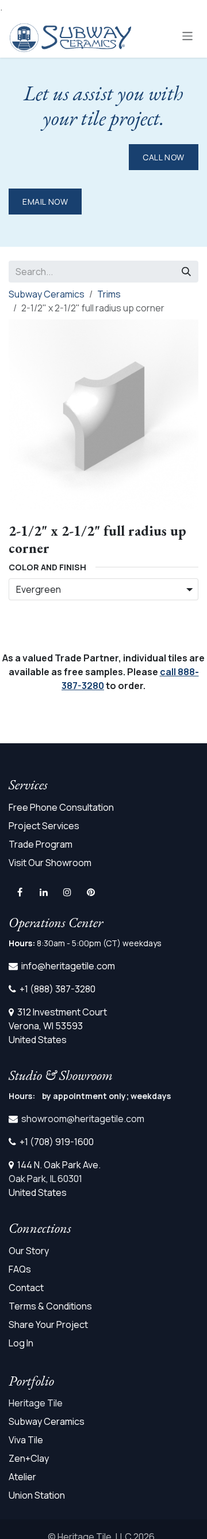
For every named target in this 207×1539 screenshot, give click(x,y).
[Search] (186, 272)
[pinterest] (91, 892)
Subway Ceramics (47, 294)
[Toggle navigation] (188, 35)
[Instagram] (67, 892)
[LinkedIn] (43, 892)
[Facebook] (19, 892)
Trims (109, 294)
